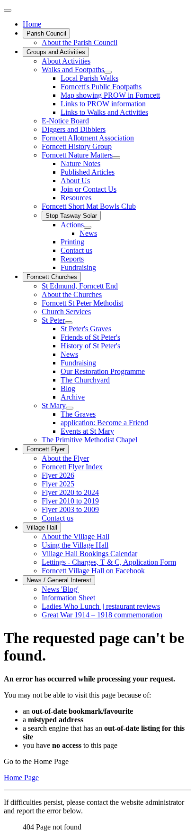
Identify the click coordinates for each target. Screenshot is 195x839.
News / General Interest (59, 580)
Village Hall (42, 527)
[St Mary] (69, 408)
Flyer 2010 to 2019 (70, 501)
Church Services (66, 312)
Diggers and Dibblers (74, 129)
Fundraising (78, 267)
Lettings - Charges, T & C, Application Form (109, 562)
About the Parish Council (79, 42)
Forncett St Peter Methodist (82, 303)
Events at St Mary (87, 431)
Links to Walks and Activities (104, 112)
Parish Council (46, 33)
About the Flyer (65, 458)
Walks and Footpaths (73, 69)
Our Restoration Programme (103, 371)
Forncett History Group (77, 146)
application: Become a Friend (104, 423)
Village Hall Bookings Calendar (89, 554)
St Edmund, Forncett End (80, 286)
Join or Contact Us (88, 189)
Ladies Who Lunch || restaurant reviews (101, 606)
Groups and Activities (56, 52)
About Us (75, 181)
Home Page (21, 778)
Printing (72, 242)
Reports (72, 259)
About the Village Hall (75, 536)
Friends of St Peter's (90, 337)
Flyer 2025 (58, 484)
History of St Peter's (90, 346)
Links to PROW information (103, 104)
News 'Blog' (60, 589)
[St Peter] (68, 322)
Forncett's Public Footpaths (101, 87)
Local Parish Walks (89, 78)
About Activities (66, 61)
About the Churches (72, 294)
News (88, 233)
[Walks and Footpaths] (108, 72)
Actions (72, 225)
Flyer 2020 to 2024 (70, 492)
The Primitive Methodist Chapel (89, 440)
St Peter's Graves (86, 329)
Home (32, 24)
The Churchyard (85, 380)
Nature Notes (80, 163)
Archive (73, 397)
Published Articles (88, 172)
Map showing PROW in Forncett (110, 95)
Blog (68, 388)
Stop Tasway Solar (71, 215)
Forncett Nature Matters (77, 155)
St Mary (54, 405)
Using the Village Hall (75, 545)
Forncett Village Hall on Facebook (93, 571)
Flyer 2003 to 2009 (70, 509)
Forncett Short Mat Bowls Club (89, 206)
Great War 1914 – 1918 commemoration (102, 615)
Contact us (76, 250)
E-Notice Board (65, 121)
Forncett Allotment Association (88, 138)
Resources (76, 198)
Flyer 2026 (58, 475)
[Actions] (87, 227)
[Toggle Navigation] (7, 10)
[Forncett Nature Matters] (116, 157)
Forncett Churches (52, 276)
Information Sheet (68, 598)
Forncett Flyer (46, 449)
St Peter (53, 320)
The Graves (78, 414)
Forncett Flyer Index (72, 467)
